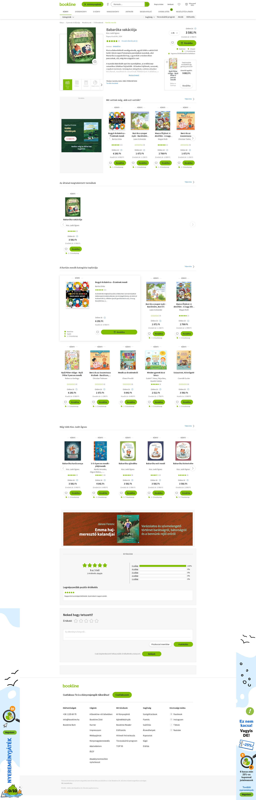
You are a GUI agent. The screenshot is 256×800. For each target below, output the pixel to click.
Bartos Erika (117, 139)
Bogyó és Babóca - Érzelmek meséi (117, 134)
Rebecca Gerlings (72, 378)
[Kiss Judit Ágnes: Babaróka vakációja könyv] (81, 45)
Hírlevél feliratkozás (125, 735)
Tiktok (176, 724)
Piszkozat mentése (160, 644)
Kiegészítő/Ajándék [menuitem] (184, 11)
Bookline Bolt (69, 724)
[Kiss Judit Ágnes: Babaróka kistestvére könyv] (183, 450)
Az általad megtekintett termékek (78, 182)
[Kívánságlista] (179, 4)
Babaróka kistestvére (183, 463)
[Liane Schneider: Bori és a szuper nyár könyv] (140, 120)
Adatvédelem (96, 746)
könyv (116, 107)
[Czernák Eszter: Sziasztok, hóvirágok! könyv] (184, 360)
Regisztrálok (158, 4)
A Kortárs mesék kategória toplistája (79, 267)
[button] (101, 84)
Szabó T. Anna (151, 378)
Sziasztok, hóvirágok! (184, 372)
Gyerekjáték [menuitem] (165, 11)
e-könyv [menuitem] (96, 11)
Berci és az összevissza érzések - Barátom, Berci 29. (186, 134)
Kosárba (188, 43)
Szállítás (147, 724)
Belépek (170, 4)
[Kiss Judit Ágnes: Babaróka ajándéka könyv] (128, 450)
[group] (67, 84)
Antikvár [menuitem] (129, 11)
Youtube (177, 730)
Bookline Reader (123, 724)
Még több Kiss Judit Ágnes (73, 426)
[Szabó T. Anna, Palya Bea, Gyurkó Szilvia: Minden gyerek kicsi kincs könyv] (156, 360)
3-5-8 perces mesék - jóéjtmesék (100, 464)
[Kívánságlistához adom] (172, 42)
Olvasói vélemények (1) (129, 41)
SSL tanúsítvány (66, 783)
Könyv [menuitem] (65, 11)
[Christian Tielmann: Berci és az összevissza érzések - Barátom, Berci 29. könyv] (186, 120)
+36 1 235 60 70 (69, 714)
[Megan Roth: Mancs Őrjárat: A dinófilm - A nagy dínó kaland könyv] (162, 120)
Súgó (145, 740)
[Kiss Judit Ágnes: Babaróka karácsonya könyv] (73, 450)
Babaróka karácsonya (72, 463)
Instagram (178, 719)
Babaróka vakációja (72, 219)
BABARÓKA (117, 46)
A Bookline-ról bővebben (101, 714)
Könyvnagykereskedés (100, 740)
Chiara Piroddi (127, 378)
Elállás (146, 746)
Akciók (180, 17)
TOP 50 (119, 746)
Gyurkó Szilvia (156, 381)
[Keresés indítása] (147, 4)
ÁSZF (92, 751)
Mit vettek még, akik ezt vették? (123, 100)
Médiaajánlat (95, 735)
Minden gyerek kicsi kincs (156, 374)
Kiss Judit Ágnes (72, 225)
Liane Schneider (139, 139)
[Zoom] (95, 62)
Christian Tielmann (185, 139)
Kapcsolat (147, 735)
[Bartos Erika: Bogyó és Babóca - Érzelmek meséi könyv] (117, 120)
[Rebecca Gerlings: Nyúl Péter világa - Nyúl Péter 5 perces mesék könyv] (72, 360)
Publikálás (183, 644)
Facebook (177, 714)
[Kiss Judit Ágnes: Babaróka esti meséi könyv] (155, 450)
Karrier (93, 724)
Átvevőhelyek (149, 730)
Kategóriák (67, 17)
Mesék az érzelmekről (128, 372)
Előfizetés (191, 17)
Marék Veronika (100, 469)
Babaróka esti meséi (155, 463)
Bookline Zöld (96, 719)
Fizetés (146, 719)
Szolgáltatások (150, 714)
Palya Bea (161, 378)
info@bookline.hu (71, 719)
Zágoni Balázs (95, 472)
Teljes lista (188, 99)
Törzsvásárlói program (166, 17)
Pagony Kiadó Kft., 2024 (114, 36)
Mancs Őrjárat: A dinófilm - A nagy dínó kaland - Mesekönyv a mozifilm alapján (163, 134)
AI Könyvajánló (94, 4)
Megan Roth (162, 139)
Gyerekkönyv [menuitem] (81, 11)
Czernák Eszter (184, 378)
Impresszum (95, 730)
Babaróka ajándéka (128, 463)
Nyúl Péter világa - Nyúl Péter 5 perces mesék (72, 374)
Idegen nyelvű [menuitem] (146, 11)
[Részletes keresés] (107, 4)
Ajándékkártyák (123, 719)
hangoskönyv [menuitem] (113, 11)
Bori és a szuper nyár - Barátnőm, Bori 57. (140, 134)
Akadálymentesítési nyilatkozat (99, 760)
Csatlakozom (122, 694)
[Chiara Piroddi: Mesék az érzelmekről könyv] (128, 360)
